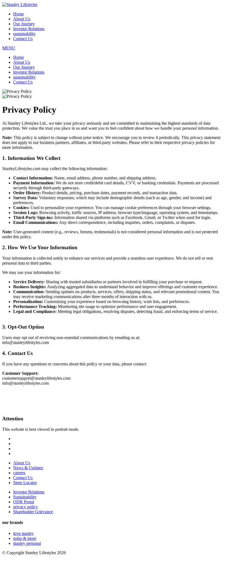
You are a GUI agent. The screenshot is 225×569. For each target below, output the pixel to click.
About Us (21, 18)
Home (18, 14)
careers (19, 472)
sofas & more (24, 538)
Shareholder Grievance (33, 511)
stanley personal (27, 543)
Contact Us (23, 38)
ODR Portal (23, 501)
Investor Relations (28, 28)
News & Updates (28, 467)
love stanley (23, 533)
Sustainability (24, 497)
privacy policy (25, 506)
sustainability (24, 33)
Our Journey (24, 23)
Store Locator (25, 482)
